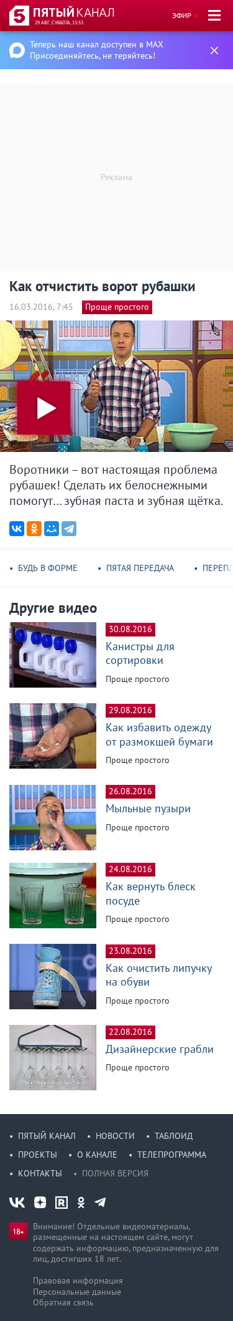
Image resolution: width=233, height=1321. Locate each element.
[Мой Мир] (51, 528)
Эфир (181, 15)
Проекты (37, 1154)
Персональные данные (77, 1291)
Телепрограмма (171, 1154)
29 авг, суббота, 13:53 (59, 22)
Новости (115, 1135)
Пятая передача (140, 568)
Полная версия (115, 1173)
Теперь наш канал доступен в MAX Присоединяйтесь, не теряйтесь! (96, 50)
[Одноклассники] (34, 528)
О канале (97, 1154)
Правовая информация (78, 1280)
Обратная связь (63, 1302)
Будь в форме (48, 568)
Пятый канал (47, 1135)
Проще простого (117, 306)
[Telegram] (69, 528)
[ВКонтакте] (16, 528)
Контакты (40, 1173)
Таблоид (174, 1135)
